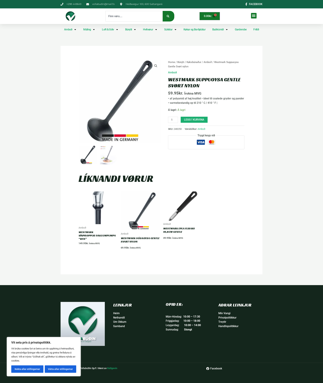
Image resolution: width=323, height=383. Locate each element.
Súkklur (168, 29)
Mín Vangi (224, 313)
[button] (254, 15)
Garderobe (241, 29)
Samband (119, 326)
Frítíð (256, 29)
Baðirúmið (218, 29)
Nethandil (119, 317)
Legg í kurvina (194, 119)
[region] (44, 356)
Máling (87, 29)
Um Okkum (119, 321)
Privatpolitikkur (227, 317)
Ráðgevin (112, 368)
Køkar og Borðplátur (195, 29)
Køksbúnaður (194, 62)
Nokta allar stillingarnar (27, 369)
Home (171, 62)
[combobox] (134, 16)
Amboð (68, 29)
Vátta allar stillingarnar (60, 369)
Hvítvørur (148, 29)
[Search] (168, 16)
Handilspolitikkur (228, 326)
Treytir (222, 321)
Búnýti (128, 29)
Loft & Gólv (108, 29)
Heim (116, 313)
